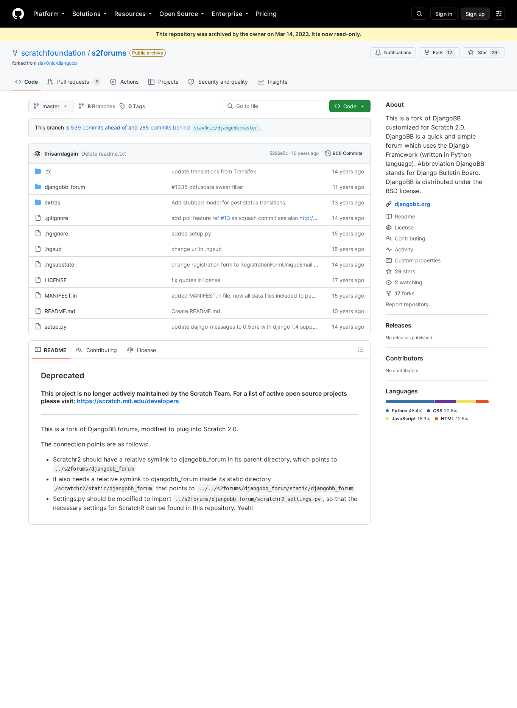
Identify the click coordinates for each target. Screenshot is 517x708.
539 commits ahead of (99, 127)
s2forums (109, 53)
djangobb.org (412, 204)
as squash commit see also (265, 218)
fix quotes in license (195, 280)
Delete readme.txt (103, 153)
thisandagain (61, 153)
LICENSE (56, 280)
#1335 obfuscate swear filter (207, 187)
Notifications (397, 52)
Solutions (86, 13)
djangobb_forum (65, 187)
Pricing (266, 13)
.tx (48, 171)
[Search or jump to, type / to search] (419, 14)
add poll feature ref (195, 218)
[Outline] (360, 350)
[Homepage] (18, 14)
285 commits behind (164, 127)
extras (52, 202)
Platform (46, 13)
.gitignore (56, 218)
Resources (130, 13)
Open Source (178, 13)
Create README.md (195, 311)
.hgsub (53, 249)
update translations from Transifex (213, 171)
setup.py (56, 326)
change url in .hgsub (196, 249)
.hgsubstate (59, 264)
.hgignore (56, 233)
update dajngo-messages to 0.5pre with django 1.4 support (245, 326)
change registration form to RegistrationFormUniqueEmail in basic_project (262, 264)
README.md (60, 311)
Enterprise (227, 13)
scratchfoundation (53, 53)
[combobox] (278, 106)
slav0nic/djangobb (57, 63)
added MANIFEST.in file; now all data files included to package (249, 295)
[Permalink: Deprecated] (35, 376)
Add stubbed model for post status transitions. (229, 202)
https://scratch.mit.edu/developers (128, 401)
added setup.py (191, 233)
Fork (442, 52)
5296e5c (278, 153)
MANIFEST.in (61, 295)
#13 (225, 218)
